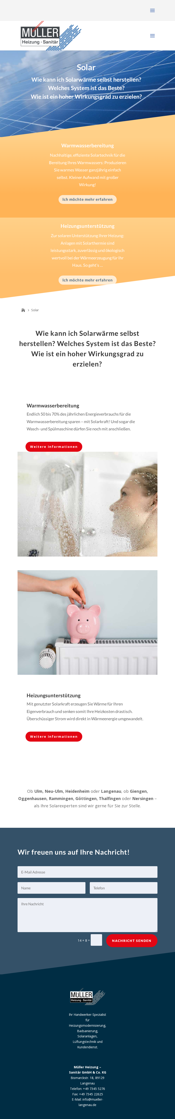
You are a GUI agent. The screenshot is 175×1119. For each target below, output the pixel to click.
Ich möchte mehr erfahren (87, 199)
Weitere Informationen (54, 446)
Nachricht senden (132, 941)
